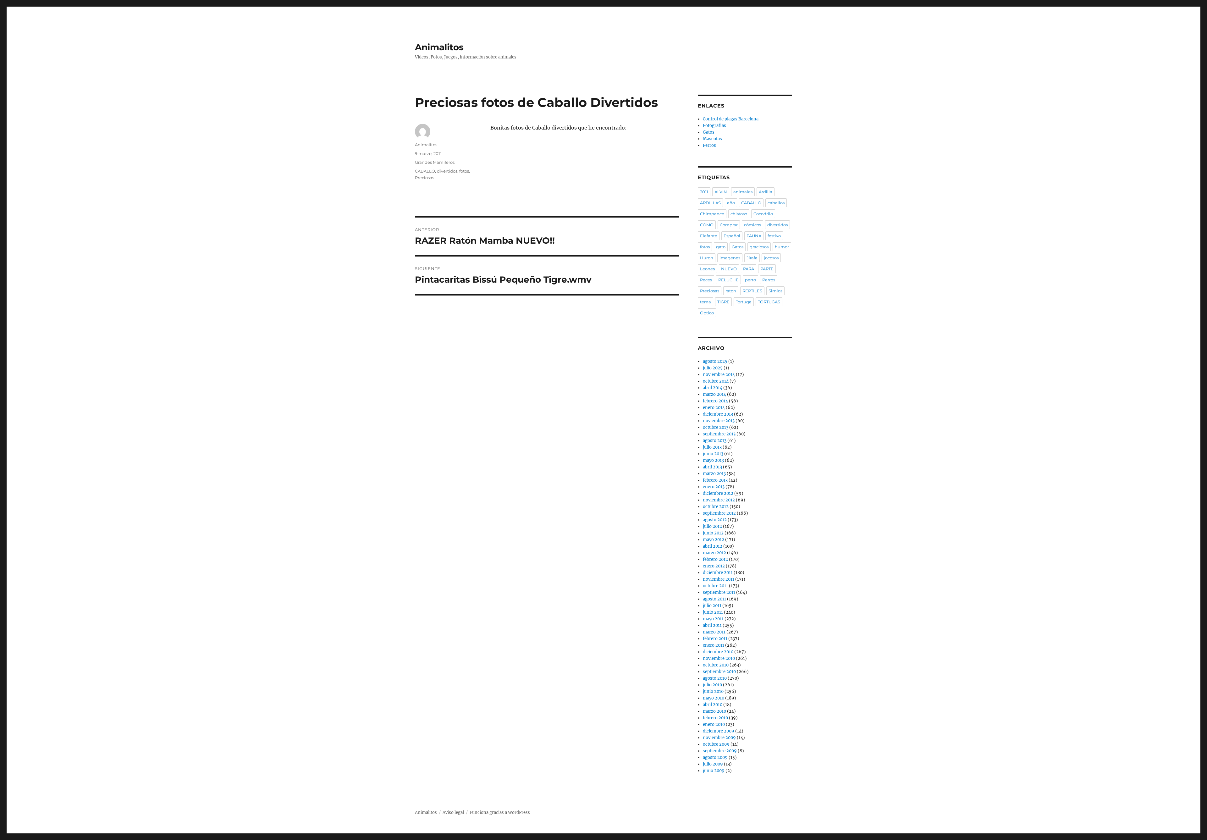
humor (782, 246)
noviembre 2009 (719, 737)
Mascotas (712, 138)
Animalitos (439, 47)
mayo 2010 (713, 698)
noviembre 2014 (719, 374)
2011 (704, 191)
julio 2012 (712, 526)
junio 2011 (713, 612)
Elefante (708, 235)
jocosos (771, 257)
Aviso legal (453, 812)
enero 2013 (714, 486)
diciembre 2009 (718, 731)
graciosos (759, 246)
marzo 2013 (714, 473)
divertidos (447, 171)
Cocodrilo (763, 213)
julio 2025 (713, 368)
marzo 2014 (714, 394)
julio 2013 (712, 447)
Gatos (708, 132)
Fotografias (714, 125)
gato (720, 246)
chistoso (738, 213)
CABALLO (425, 171)
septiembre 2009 (720, 751)
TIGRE (723, 301)
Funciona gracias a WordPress (500, 812)
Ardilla (765, 191)
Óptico (707, 312)
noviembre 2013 (719, 420)
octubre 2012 (716, 506)
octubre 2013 (715, 427)
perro (750, 279)
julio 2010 (712, 685)
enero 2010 (714, 724)
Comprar (729, 224)
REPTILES (752, 290)
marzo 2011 (714, 632)
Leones (707, 268)
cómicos (752, 224)
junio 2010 (713, 691)
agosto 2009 (715, 757)
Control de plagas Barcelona (730, 119)
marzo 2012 (714, 552)
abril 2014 (712, 387)
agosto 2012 (715, 519)
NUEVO (729, 268)
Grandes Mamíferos (435, 162)
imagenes (729, 257)
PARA (748, 268)
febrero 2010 (715, 718)
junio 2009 (714, 770)
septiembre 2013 (719, 434)
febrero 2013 (715, 480)
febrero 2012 (715, 559)
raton (730, 290)
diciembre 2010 (718, 652)
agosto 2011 (714, 599)
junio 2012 (713, 533)
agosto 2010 (715, 678)
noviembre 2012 (719, 500)
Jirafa (752, 257)
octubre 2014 (716, 381)
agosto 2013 (714, 440)
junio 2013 (713, 453)
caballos (776, 202)
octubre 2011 (715, 586)
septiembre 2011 (719, 592)
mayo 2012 (713, 539)
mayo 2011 (713, 619)
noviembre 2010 (719, 658)
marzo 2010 (714, 711)
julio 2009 (713, 764)
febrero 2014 (715, 401)
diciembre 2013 (718, 414)
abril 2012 (712, 546)
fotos (464, 171)
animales (742, 191)
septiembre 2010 (719, 671)
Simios (775, 290)
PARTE (767, 268)
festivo (774, 235)
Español (732, 235)
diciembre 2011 (718, 572)
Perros (709, 145)
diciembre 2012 (718, 493)
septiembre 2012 (719, 513)
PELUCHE (728, 279)
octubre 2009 (716, 744)
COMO (707, 224)
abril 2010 (712, 704)
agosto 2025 (715, 361)
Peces (706, 279)
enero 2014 (714, 407)
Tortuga (744, 301)
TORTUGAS (769, 301)
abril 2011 (712, 625)
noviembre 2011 (718, 579)
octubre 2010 (716, 665)
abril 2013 (712, 467)
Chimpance (712, 213)
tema (705, 301)
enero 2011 (713, 645)
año (731, 202)
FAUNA (754, 235)
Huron (706, 257)
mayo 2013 (713, 460)
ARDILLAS (710, 202)
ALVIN (720, 191)
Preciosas (424, 177)
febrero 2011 (715, 638)
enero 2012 (714, 566)
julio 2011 (712, 605)
